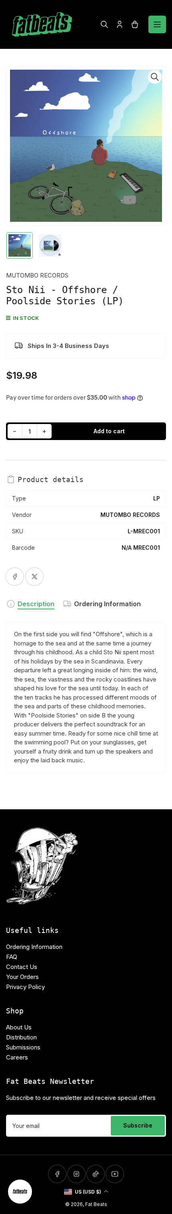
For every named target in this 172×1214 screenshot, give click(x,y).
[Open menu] (157, 24)
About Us (19, 1027)
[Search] (104, 24)
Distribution (21, 1037)
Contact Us (21, 967)
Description (36, 604)
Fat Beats (96, 1204)
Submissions (23, 1047)
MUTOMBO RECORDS (37, 275)
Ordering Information (107, 604)
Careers (17, 1057)
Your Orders (22, 977)
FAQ (11, 957)
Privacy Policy (25, 987)
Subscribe (137, 1125)
